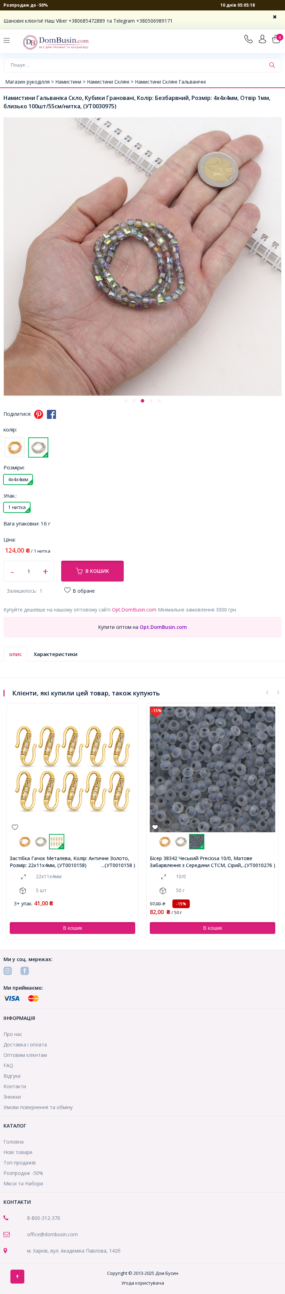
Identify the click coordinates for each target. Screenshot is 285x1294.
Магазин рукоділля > (30, 81)
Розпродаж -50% (23, 1173)
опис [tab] (15, 653)
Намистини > (71, 81)
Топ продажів (19, 1162)
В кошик (97, 571)
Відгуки (12, 1076)
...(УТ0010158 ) (118, 865)
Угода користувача (142, 1283)
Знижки (12, 1096)
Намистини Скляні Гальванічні (170, 81)
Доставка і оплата (25, 1044)
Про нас (12, 1034)
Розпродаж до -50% (25, 5)
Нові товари (17, 1152)
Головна (13, 1141)
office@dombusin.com (52, 1234)
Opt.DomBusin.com (134, 609)
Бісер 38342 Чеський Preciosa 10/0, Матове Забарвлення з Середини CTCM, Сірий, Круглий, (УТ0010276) (207, 861)
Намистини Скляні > (111, 81)
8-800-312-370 (43, 1218)
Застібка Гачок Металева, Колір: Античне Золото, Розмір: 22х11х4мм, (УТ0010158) (69, 861)
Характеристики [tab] (56, 653)
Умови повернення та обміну (38, 1107)
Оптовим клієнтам (25, 1055)
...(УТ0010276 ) (258, 865)
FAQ (8, 1065)
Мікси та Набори (23, 1183)
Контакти (14, 1086)
